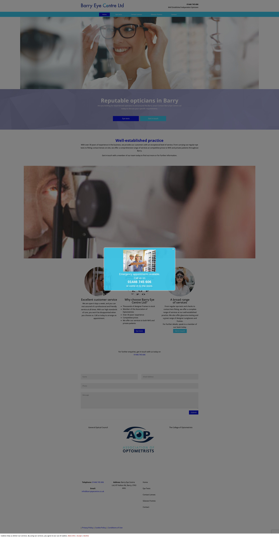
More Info (71, 536)
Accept (79, 536)
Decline (86, 536)
